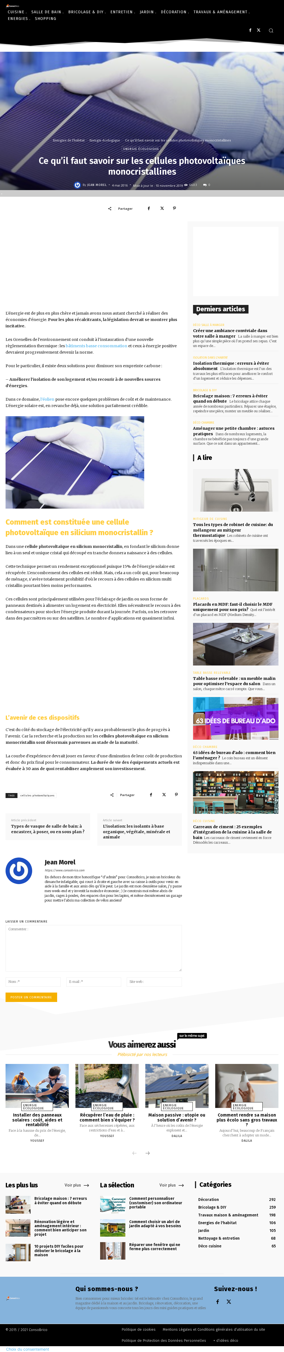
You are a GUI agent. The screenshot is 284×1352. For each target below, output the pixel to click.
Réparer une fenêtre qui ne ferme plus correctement (154, 1246)
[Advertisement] (94, 265)
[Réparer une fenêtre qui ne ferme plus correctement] (112, 1251)
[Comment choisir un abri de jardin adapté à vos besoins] (112, 1228)
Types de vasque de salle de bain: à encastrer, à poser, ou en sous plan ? (48, 829)
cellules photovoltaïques (38, 795)
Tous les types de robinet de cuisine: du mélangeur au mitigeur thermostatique (233, 530)
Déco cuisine (204, 821)
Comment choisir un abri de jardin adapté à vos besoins (155, 1223)
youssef (37, 1141)
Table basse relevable (212, 672)
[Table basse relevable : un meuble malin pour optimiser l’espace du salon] (235, 644)
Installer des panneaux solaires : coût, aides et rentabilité (37, 1119)
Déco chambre (203, 422)
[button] (270, 30)
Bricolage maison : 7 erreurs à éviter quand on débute (60, 1200)
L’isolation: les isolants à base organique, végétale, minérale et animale (136, 832)
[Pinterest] (174, 208)
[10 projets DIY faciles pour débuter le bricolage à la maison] (18, 1252)
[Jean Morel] (78, 185)
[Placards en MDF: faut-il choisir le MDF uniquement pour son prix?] (235, 570)
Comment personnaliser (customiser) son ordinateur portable (155, 1202)
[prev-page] (134, 1154)
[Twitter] (258, 30)
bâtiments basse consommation (96, 345)
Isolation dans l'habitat (210, 357)
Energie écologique (105, 140)
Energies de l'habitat (69, 140)
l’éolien (47, 399)
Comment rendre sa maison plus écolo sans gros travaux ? (247, 1119)
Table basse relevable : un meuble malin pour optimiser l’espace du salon (234, 681)
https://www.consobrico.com (64, 870)
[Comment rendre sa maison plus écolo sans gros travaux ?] (246, 1086)
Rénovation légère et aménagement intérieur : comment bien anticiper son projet (60, 1228)
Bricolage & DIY (205, 390)
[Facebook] (250, 30)
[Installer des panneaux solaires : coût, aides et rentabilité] (37, 1086)
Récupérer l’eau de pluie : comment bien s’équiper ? (107, 1117)
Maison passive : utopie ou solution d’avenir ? (176, 1117)
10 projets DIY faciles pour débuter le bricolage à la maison (58, 1250)
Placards (201, 598)
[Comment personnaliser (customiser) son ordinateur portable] (112, 1204)
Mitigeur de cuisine (210, 518)
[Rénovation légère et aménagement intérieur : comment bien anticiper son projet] (18, 1228)
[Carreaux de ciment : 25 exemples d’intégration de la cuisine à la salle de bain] (235, 792)
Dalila (177, 1136)
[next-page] (147, 1154)
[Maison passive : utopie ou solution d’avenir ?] (177, 1086)
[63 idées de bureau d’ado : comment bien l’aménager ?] (235, 718)
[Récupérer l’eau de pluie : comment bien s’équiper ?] (107, 1086)
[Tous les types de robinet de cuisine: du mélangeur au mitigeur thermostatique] (235, 490)
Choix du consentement (27, 1349)
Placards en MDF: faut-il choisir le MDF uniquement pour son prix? (233, 607)
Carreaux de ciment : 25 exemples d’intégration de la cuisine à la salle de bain (232, 832)
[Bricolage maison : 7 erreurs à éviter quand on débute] (18, 1204)
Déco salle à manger (208, 325)
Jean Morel (97, 185)
